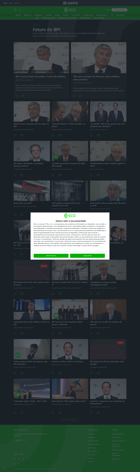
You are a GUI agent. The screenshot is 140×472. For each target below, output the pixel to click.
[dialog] (70, 236)
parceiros (51, 224)
